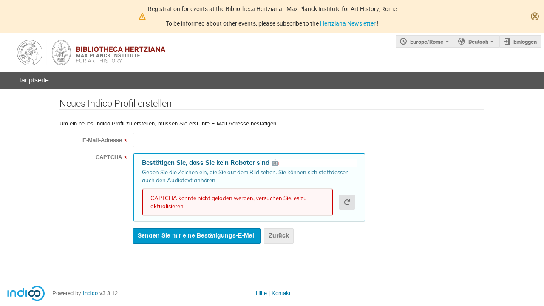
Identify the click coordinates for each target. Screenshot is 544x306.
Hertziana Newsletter (348, 23)
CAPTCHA (109, 157)
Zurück (279, 235)
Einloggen (525, 41)
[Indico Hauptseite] (115, 52)
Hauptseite (32, 80)
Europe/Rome (426, 41)
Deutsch (478, 41)
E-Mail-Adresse (102, 140)
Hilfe (261, 293)
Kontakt (281, 293)
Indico (90, 293)
